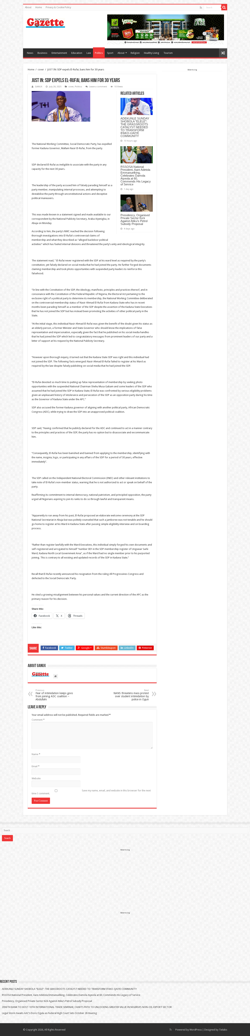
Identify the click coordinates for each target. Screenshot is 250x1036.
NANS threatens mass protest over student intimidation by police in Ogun (131, 695)
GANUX (38, 86)
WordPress (195, 1029)
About (28, 7)
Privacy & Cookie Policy (58, 7)
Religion (135, 52)
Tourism (168, 52)
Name (36, 754)
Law (89, 52)
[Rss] (200, 7)
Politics (99, 52)
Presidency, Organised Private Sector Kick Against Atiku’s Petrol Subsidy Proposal (135, 219)
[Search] (224, 7)
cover (41, 69)
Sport (110, 52)
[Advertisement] (192, 96)
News (30, 52)
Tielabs (223, 1029)
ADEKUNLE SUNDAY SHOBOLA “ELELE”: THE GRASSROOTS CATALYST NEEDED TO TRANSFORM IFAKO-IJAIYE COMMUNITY (135, 127)
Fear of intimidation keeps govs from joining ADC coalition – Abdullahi (54, 695)
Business (42, 52)
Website (36, 778)
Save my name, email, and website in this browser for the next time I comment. (91, 792)
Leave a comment (98, 86)
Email (35, 766)
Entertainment (59, 52)
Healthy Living (151, 52)
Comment (38, 719)
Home (38, 7)
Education (76, 52)
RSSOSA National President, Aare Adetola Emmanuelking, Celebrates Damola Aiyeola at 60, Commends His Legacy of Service (136, 175)
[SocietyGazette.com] (45, 22)
